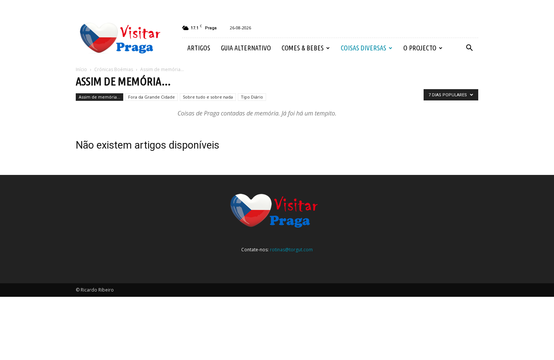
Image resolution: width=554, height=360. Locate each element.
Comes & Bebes (303, 48)
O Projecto (419, 48)
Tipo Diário (252, 97)
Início (81, 69)
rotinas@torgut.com (291, 249)
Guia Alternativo (246, 48)
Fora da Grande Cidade (151, 97)
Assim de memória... (99, 97)
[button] (469, 48)
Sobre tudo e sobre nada (208, 97)
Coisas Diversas (363, 48)
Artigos (198, 48)
